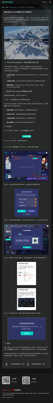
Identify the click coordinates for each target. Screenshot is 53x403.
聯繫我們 (30, 393)
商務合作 (34, 393)
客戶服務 (7, 393)
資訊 (7, 7)
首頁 (3, 7)
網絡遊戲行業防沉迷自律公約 (9, 394)
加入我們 (38, 393)
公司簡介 (3, 393)
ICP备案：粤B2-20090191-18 (7, 397)
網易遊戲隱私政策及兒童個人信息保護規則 (17, 393)
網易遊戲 (27, 393)
